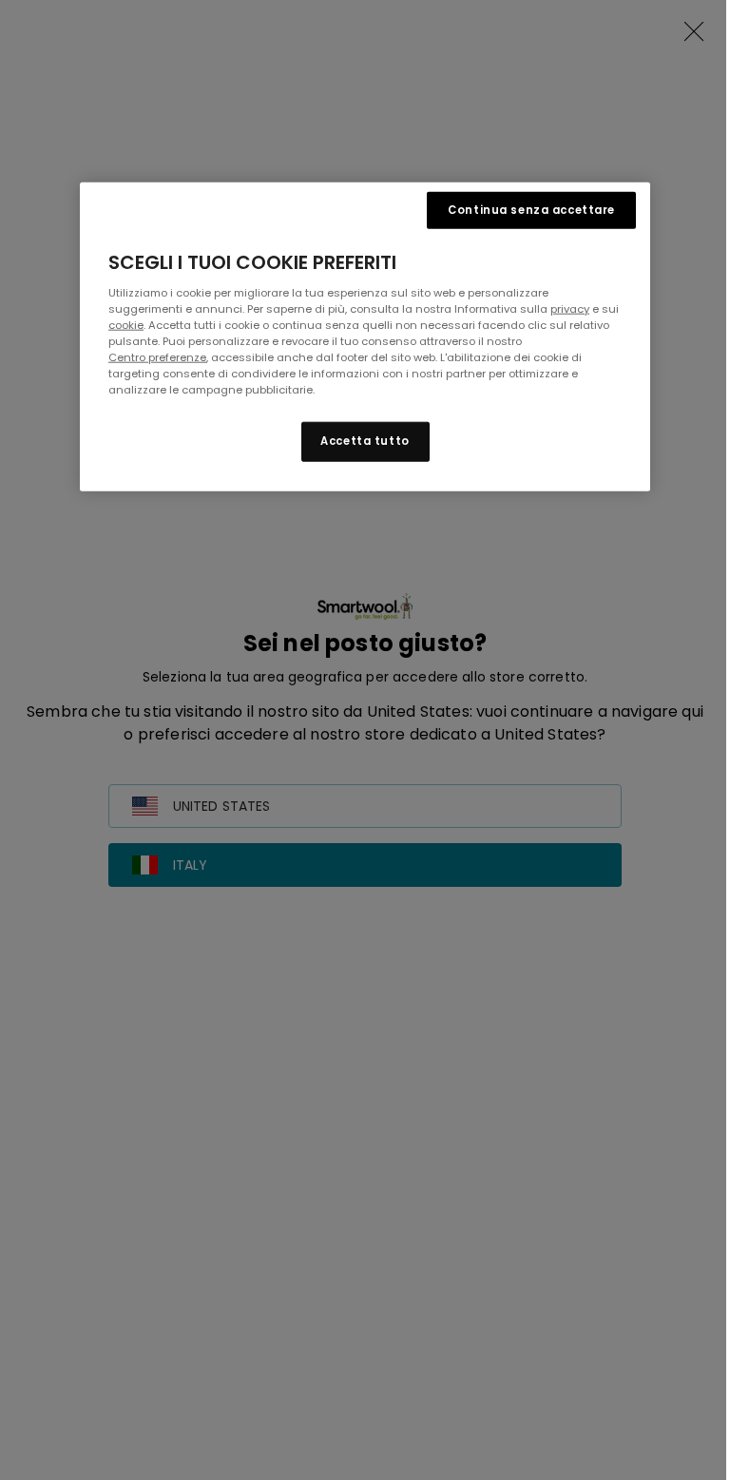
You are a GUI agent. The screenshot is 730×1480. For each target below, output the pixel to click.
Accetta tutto (364, 441)
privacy (569, 308)
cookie (126, 324)
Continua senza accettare (531, 209)
